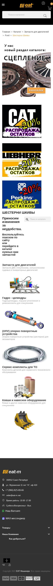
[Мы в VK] (3, 564)
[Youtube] (10, 564)
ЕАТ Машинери (23, 571)
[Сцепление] (26, 70)
